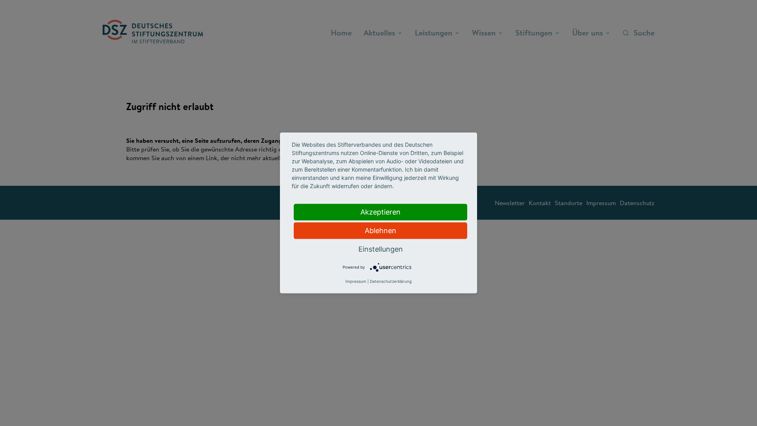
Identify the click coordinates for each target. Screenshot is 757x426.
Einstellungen (380, 249)
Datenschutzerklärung (391, 281)
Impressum (355, 281)
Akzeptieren (380, 212)
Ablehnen (380, 230)
